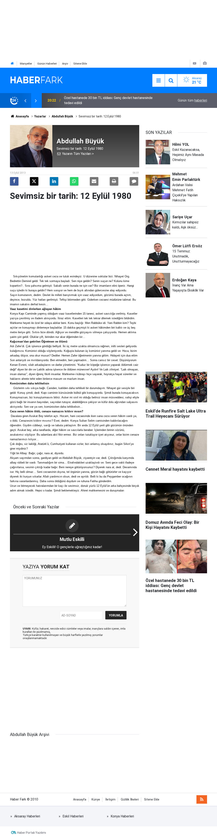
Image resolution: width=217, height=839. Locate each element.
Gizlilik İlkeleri (130, 799)
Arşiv (65, 63)
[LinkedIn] (54, 181)
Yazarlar (40, 116)
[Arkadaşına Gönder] (94, 181)
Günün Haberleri (47, 63)
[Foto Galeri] (204, 63)
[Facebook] (14, 181)
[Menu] (158, 81)
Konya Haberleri (122, 816)
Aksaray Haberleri (27, 816)
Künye (96, 799)
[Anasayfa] (12, 63)
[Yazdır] (114, 181)
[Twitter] (34, 181)
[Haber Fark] (36, 80)
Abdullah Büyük (62, 116)
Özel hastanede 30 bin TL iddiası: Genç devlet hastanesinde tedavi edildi (108, 100)
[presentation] (25, 100)
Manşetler (26, 63)
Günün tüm (192, 100)
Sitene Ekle (80, 63)
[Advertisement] (108, 29)
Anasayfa (22, 116)
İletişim (110, 799)
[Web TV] (194, 63)
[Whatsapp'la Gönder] (74, 181)
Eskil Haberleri (73, 816)
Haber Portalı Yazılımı (31, 832)
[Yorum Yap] (134, 181)
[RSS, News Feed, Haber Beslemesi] (201, 799)
